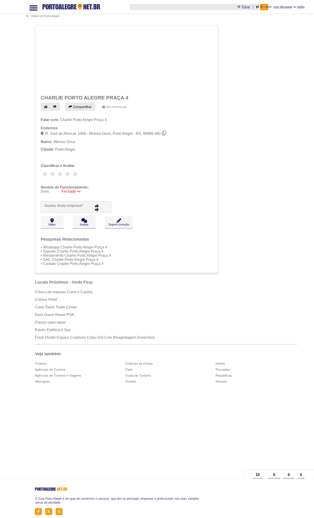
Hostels (130, 381)
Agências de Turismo (50, 369)
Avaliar (84, 224)
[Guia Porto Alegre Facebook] (39, 511)
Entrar (246, 6)
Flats (128, 369)
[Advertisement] (126, 59)
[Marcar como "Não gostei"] (55, 106)
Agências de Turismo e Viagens (58, 375)
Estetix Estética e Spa (53, 330)
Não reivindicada (116, 107)
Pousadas (223, 369)
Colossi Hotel (46, 299)
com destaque (282, 6)
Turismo (41, 363)
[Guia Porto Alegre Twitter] (50, 511)
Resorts (221, 381)
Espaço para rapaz (50, 322)
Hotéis (220, 363)
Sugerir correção (118, 224)
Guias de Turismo (138, 375)
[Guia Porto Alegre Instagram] (60, 511)
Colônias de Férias (139, 363)
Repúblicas (224, 375)
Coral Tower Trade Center (56, 307)
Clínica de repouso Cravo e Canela (63, 292)
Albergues (42, 381)
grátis (301, 6)
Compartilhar (82, 107)
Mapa (52, 224)
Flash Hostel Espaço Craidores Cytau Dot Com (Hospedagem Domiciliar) (95, 337)
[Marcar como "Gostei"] (46, 106)
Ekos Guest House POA (54, 315)
